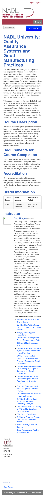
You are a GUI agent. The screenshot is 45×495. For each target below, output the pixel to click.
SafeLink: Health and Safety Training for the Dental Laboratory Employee (27, 401)
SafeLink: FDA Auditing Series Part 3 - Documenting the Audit (28, 339)
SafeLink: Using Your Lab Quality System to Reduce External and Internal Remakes (29, 350)
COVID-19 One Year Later (26, 356)
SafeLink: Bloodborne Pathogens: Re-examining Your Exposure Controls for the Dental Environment (29, 369)
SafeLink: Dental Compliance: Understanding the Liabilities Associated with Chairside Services (28, 379)
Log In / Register (35, 2)
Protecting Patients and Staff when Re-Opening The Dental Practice (28, 388)
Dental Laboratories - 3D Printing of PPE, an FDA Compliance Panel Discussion (29, 408)
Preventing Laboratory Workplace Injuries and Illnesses (29, 395)
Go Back (10, 27)
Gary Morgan (8, 487)
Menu (39, 22)
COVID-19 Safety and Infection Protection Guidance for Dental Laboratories (28, 361)
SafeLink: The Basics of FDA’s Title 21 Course (28, 320)
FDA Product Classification (26, 414)
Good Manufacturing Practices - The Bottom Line (28, 431)
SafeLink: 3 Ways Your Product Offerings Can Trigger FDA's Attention (28, 419)
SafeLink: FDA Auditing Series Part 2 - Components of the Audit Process (29, 327)
